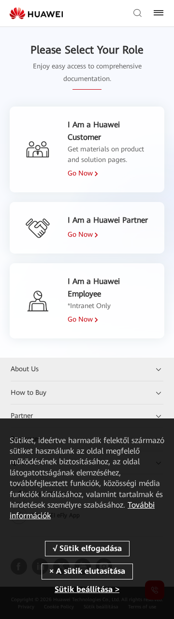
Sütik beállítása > (87, 589)
